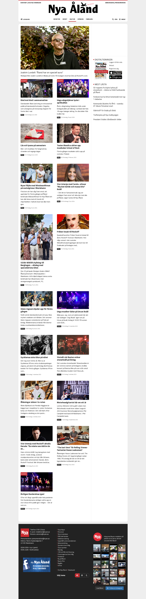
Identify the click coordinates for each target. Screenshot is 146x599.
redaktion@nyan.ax (43, 532)
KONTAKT (24, 2)
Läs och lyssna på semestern (33, 145)
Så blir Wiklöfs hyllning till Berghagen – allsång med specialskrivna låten (32, 265)
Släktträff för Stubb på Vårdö (104, 110)
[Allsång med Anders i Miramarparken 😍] (121, 564)
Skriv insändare (63, 534)
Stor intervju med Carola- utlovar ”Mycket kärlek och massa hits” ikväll (71, 186)
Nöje (22, 115)
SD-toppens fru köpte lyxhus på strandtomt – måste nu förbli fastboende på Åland (109, 90)
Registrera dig (114, 68)
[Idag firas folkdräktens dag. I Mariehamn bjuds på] (97, 564)
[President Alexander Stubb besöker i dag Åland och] (121, 548)
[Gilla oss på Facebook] (37, 565)
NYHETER (57, 19)
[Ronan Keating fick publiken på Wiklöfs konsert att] (113, 564)
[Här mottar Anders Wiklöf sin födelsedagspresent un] (97, 572)
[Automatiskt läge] (77, 575)
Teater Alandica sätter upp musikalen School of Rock (69, 146)
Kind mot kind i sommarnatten (34, 100)
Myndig (60, 550)
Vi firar (60, 565)
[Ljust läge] (82, 575)
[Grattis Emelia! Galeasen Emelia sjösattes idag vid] (105, 572)
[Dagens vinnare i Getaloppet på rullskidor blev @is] (113, 581)
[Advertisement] (109, 39)
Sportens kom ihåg (64, 545)
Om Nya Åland (62, 570)
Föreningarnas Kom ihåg (65, 554)
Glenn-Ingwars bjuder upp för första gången (36, 310)
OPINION (80, 19)
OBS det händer (63, 536)
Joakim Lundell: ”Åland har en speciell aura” (42, 72)
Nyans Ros (61, 561)
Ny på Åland (61, 559)
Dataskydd (71, 570)
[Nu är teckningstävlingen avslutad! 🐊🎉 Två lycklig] (121, 572)
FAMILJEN (89, 19)
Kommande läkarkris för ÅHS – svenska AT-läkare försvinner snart (108, 104)
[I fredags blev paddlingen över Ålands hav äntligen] (97, 548)
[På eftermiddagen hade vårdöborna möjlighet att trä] (113, 548)
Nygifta (60, 563)
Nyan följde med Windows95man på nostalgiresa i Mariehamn (35, 187)
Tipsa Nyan (61, 529)
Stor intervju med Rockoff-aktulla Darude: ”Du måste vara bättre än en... (36, 446)
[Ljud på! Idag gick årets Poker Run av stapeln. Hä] (121, 581)
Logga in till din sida (115, 62)
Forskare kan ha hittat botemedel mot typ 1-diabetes (109, 98)
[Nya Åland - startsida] (73, 16)
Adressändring (62, 543)
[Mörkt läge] (86, 575)
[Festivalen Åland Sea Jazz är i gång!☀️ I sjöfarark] (105, 548)
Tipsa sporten (62, 547)
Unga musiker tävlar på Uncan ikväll (72, 311)
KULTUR (72, 19)
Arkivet (111, 65)
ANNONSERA (109, 2)
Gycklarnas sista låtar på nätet (34, 357)
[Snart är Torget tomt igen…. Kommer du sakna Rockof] (105, 564)
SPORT (65, 19)
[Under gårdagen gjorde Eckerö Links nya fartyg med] (105, 556)
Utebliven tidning (63, 538)
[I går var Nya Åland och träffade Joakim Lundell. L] (97, 581)
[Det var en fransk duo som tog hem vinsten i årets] (97, 556)
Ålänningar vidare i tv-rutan (33, 402)
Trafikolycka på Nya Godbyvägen (105, 115)
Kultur (22, 328)
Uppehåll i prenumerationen (67, 541)
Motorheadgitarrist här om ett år (71, 402)
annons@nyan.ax (42, 534)
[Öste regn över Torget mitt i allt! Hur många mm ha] (113, 572)
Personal (61, 532)
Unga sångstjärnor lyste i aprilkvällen (68, 101)
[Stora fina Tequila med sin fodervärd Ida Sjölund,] (121, 556)
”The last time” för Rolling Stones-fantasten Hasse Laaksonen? (72, 448)
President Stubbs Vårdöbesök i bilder (107, 119)
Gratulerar (61, 556)
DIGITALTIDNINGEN (34, 2)
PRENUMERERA (120, 2)
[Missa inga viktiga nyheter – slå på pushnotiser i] (113, 556)
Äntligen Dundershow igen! (32, 494)
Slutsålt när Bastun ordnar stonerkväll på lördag (68, 358)
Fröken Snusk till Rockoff (68, 231)
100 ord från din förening (66, 552)
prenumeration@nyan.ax (41, 538)
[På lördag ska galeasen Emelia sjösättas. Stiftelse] (105, 581)
